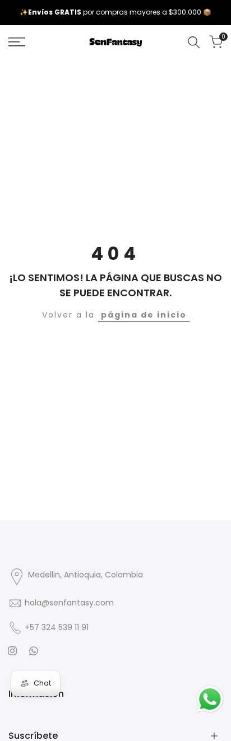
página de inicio (144, 314)
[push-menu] (16, 42)
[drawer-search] (194, 42)
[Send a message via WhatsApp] (210, 699)
